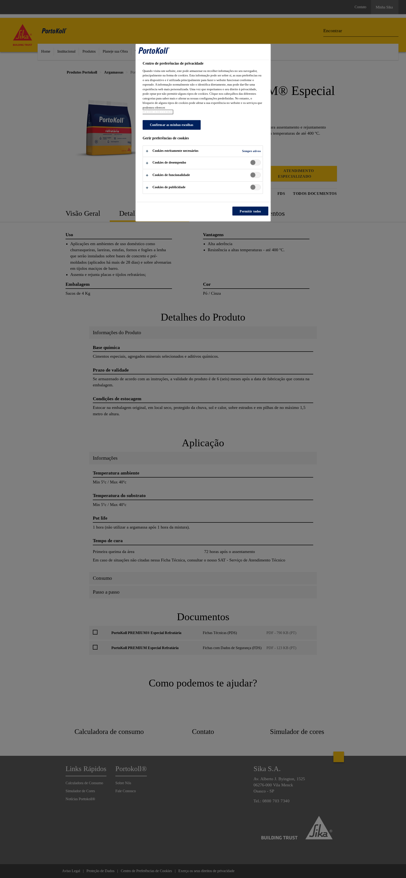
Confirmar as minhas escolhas (171, 125)
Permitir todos (250, 211)
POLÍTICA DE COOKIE (158, 112)
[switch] (255, 162)
